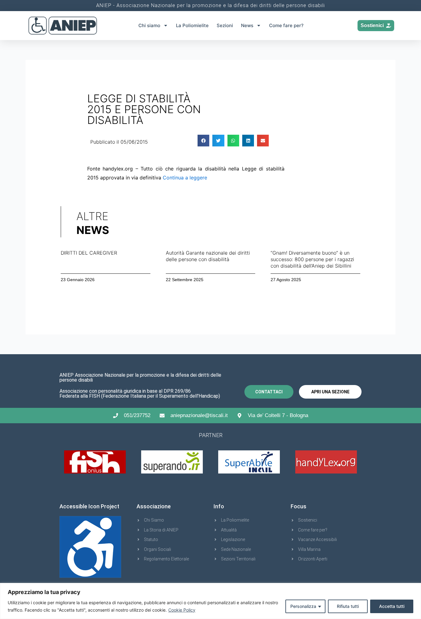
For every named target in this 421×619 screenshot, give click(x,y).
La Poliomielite (192, 25)
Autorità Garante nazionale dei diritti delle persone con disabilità (208, 256)
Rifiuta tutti (348, 606)
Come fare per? (286, 25)
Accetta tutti (391, 606)
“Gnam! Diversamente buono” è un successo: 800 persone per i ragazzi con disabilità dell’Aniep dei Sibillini (312, 259)
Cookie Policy (181, 610)
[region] (210, 601)
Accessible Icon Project (89, 506)
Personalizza (303, 606)
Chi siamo (149, 25)
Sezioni (225, 25)
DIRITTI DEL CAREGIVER (89, 253)
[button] (203, 140)
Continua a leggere (185, 177)
